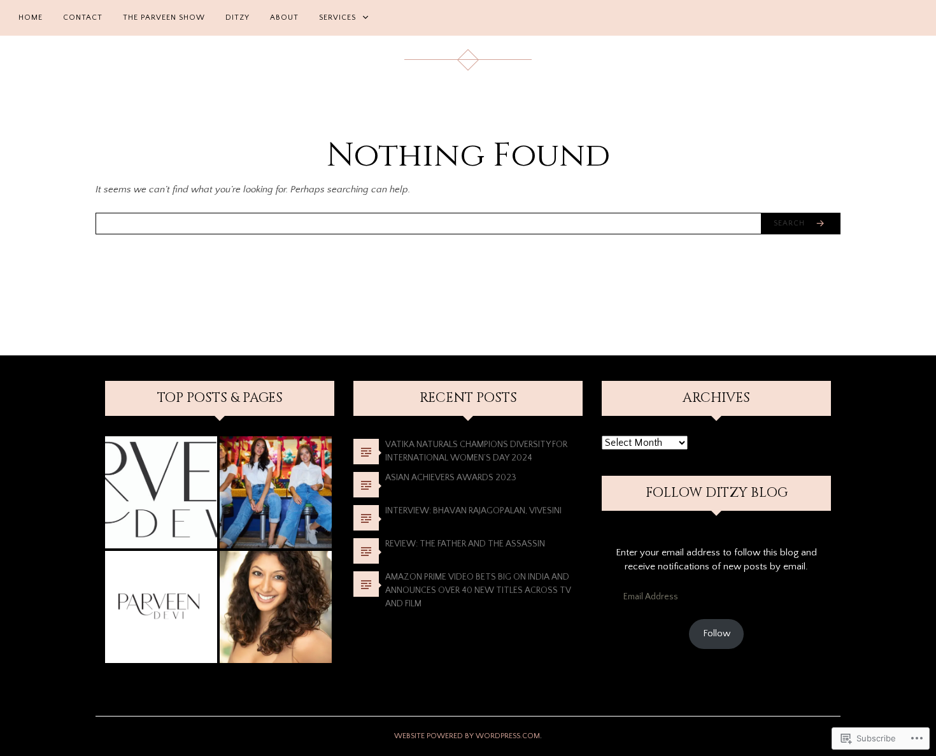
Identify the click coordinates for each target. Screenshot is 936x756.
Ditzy (237, 17)
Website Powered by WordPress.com (467, 736)
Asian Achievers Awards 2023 (450, 478)
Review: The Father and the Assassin (469, 544)
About (284, 17)
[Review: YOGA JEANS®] (276, 492)
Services (337, 17)
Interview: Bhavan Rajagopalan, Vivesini (473, 511)
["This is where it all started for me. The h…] (161, 492)
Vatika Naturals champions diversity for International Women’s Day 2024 (476, 451)
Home (30, 17)
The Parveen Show (164, 17)
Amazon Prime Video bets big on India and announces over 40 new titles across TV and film (478, 590)
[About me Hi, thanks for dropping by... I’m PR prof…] (276, 607)
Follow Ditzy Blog (717, 493)
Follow (716, 633)
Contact (83, 17)
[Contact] (161, 607)
